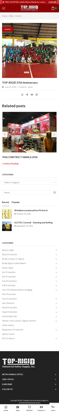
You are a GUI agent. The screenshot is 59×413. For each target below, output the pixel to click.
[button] (3, 2)
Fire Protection (9, 294)
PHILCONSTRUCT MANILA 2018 (19, 157)
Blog (11, 16)
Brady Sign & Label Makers (14, 263)
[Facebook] (27, 94)
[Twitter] (23, 94)
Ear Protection (9, 272)
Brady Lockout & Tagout (13, 259)
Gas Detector (8, 303)
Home (4, 16)
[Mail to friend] (32, 94)
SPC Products (8, 338)
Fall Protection (9, 285)
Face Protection (9, 281)
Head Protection (9, 312)
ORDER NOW (52, 2)
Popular (16, 202)
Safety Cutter (8, 334)
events (19, 16)
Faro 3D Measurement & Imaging (17, 289)
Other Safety (8, 325)
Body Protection (9, 254)
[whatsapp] (36, 94)
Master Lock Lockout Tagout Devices (19, 320)
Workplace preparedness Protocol (30, 210)
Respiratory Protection (12, 329)
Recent (5, 202)
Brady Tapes (7, 267)
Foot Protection (9, 298)
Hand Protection (9, 307)
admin (30, 87)
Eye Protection (9, 276)
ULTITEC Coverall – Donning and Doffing (33, 222)
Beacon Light (8, 250)
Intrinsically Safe (9, 316)
